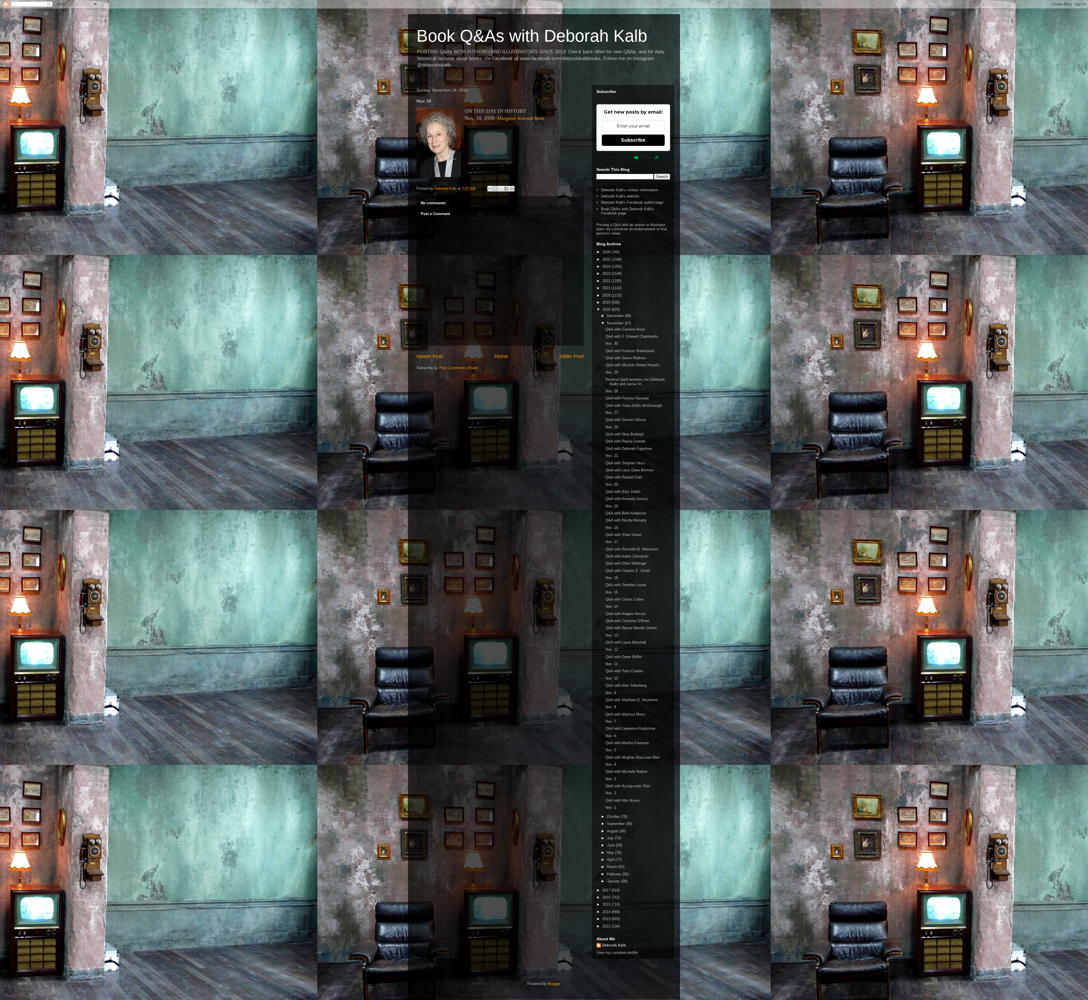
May (611, 852)
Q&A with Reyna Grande (625, 441)
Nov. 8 (610, 707)
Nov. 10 (611, 678)
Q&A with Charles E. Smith (627, 571)
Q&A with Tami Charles (624, 671)
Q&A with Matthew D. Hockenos (631, 700)
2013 (606, 919)
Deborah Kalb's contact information (629, 190)
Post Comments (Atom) (458, 368)
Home (501, 356)
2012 (606, 926)
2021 (606, 288)
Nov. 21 (611, 456)
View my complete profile (617, 952)
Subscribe (633, 140)
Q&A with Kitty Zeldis (623, 492)
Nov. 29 (611, 372)
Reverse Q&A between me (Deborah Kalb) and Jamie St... (635, 381)
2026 (606, 252)
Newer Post (429, 356)
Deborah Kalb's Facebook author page (632, 202)
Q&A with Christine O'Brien (627, 621)
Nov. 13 (611, 635)
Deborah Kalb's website (620, 196)
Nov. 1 (610, 807)
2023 (606, 273)
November (616, 323)
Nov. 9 (610, 693)
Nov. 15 (611, 592)
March (612, 867)
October (614, 816)
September (616, 824)
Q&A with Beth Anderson (625, 513)
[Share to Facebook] (506, 189)
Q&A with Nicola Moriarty (626, 520)
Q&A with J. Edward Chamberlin (631, 336)
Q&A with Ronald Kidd (623, 477)
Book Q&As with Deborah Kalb (531, 35)
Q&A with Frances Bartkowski (629, 351)
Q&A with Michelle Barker (626, 771)
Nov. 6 (610, 736)
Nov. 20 (611, 484)
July (611, 838)
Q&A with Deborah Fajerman (628, 448)
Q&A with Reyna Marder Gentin (631, 628)
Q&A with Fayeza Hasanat (627, 398)
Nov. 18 (611, 527)
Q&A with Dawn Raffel (623, 657)
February (614, 874)
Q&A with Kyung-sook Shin (627, 786)
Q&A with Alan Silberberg (626, 685)
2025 (606, 259)
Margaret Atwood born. (521, 118)
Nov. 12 (611, 649)
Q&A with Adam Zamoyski (627, 556)
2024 (606, 266)
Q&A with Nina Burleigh (624, 434)
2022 (606, 281)
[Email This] (490, 189)
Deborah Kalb (614, 945)
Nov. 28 (611, 391)
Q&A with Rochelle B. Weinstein (631, 549)
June (611, 845)
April (611, 860)
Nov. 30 (611, 343)
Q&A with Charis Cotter (624, 599)
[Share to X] (501, 189)
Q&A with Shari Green (623, 535)
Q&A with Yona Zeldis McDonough (633, 405)
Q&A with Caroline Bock (625, 329)
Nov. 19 (611, 506)
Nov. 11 (611, 664)
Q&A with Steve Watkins (625, 358)
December (616, 316)
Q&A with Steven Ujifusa (625, 420)
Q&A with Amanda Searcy (626, 499)
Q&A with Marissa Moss (625, 714)
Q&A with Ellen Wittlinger (626, 563)
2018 (606, 309)
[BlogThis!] (495, 189)
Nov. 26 (611, 427)
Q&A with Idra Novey (622, 800)
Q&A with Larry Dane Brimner (629, 470)
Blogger (554, 984)
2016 (606, 897)
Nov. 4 (610, 764)
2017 (606, 890)
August (613, 831)
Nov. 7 (610, 721)
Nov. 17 (611, 542)
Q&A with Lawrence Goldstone (630, 728)
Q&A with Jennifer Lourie (625, 585)
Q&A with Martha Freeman (627, 743)
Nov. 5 (610, 750)
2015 (606, 904)
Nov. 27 (611, 412)
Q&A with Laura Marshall (625, 642)
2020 (606, 295)
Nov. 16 (611, 578)
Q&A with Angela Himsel (625, 614)
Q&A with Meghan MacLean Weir (632, 757)
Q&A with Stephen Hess (625, 463)
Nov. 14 (611, 606)
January (614, 881)
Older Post (572, 356)
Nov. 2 (610, 793)
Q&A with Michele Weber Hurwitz (632, 365)
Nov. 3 (610, 779)
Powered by (619, 157)
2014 (606, 912)
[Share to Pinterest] (512, 189)
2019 (606, 302)
